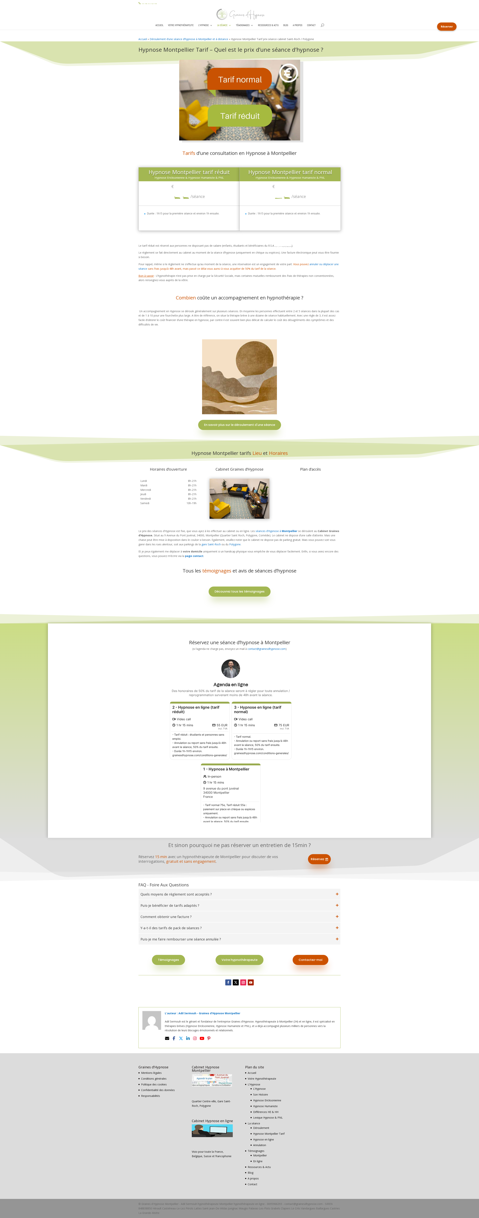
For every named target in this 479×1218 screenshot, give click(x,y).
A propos (297, 25)
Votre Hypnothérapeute (181, 25)
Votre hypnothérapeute (239, 960)
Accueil (159, 25)
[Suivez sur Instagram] (243, 982)
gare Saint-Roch (211, 544)
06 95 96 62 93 (149, 2)
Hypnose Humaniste (265, 1106)
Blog (285, 25)
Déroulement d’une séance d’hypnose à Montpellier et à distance (189, 39)
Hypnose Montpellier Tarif (269, 1133)
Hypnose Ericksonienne (267, 1100)
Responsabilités (150, 1096)
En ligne (258, 1161)
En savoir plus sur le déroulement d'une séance (239, 425)
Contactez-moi (310, 960)
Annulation (259, 1145)
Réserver (447, 26)
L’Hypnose (203, 25)
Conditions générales (154, 1078)
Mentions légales (151, 1073)
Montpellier (260, 1155)
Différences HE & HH (265, 1112)
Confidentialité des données (158, 1090)
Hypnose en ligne (263, 1139)
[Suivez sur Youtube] (251, 982)
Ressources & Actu (268, 25)
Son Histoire (260, 1094)
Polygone (235, 544)
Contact (311, 25)
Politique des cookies (154, 1084)
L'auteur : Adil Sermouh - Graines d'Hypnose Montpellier (202, 1013)
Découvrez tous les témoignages (240, 591)
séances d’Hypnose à (276, 531)
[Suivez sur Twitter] (236, 982)
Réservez (319, 859)
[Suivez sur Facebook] (228, 982)
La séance (222, 25)
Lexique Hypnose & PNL (268, 1117)
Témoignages (243, 25)
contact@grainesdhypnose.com (267, 649)
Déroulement (261, 1128)
